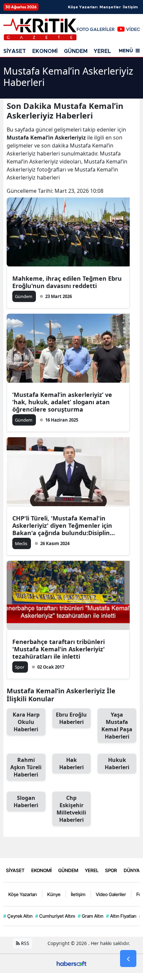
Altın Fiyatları (121, 916)
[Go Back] (128, 958)
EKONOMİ (45, 51)
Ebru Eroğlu (71, 718)
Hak (71, 763)
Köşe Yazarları (82, 7)
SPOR (111, 870)
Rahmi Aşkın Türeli (26, 767)
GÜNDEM (75, 51)
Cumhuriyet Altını (55, 916)
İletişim (130, 7)
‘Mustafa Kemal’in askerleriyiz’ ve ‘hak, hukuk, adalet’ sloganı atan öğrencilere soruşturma (62, 402)
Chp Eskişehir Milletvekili (71, 808)
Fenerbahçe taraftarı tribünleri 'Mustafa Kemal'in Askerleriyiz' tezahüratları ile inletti (58, 649)
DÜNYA (132, 870)
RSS (24, 943)
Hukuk (117, 763)
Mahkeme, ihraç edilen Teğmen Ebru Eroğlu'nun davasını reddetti (67, 282)
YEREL (102, 51)
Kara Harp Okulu (26, 722)
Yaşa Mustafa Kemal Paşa (116, 725)
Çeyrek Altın (18, 916)
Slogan (26, 801)
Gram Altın (90, 916)
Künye (54, 894)
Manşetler (110, 7)
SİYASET (14, 51)
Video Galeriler (111, 894)
